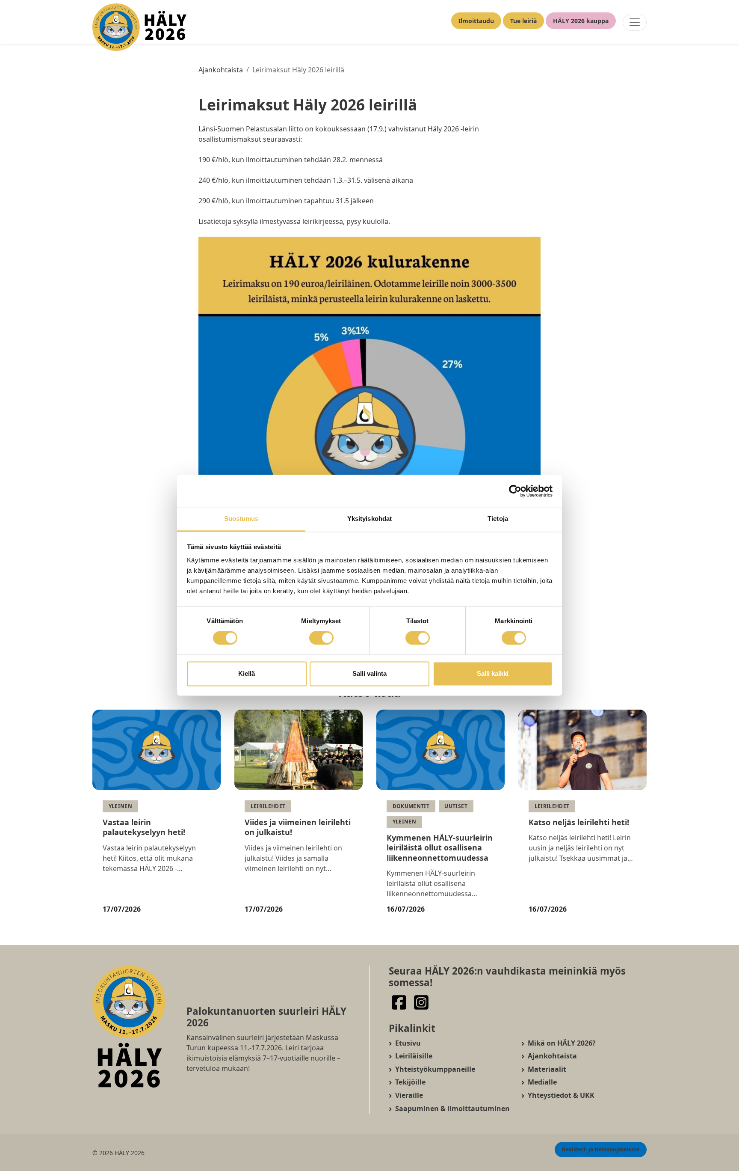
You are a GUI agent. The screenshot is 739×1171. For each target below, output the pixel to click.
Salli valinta (369, 673)
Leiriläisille (413, 1056)
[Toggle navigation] (635, 22)
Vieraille (409, 1095)
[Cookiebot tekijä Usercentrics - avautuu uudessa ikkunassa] (515, 490)
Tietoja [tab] (498, 518)
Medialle (542, 1082)
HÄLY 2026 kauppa (581, 21)
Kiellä (246, 673)
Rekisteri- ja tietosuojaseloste (600, 1149)
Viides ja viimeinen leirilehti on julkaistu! (298, 827)
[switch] (321, 638)
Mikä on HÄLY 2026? (562, 1043)
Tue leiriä (523, 21)
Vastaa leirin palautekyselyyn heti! (144, 827)
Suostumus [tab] (241, 518)
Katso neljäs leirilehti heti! (579, 822)
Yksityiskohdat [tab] (369, 518)
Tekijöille (410, 1082)
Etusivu (408, 1043)
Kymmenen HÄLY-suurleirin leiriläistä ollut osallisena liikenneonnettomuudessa (440, 847)
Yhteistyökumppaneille (435, 1069)
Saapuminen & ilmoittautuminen (452, 1108)
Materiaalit (547, 1069)
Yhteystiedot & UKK (561, 1095)
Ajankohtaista (220, 69)
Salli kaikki (492, 673)
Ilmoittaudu (476, 21)
